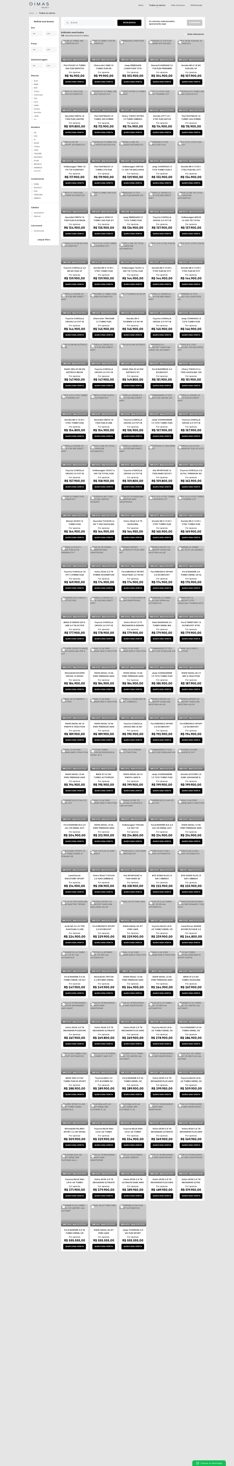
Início (140, 5)
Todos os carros (157, 5)
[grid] (133, 647)
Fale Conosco (178, 5)
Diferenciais (196, 5)
